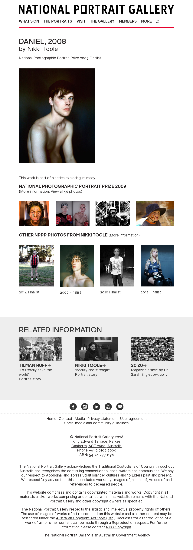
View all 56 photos (66, 191)
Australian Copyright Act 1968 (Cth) (85, 518)
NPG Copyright (118, 527)
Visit (81, 21)
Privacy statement (102, 419)
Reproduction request (130, 522)
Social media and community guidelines (96, 423)
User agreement (133, 419)
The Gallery (102, 21)
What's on (29, 21)
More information (34, 191)
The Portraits (58, 21)
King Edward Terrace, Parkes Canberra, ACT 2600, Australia (96, 443)
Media (80, 419)
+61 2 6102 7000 (102, 450)
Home (51, 419)
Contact (65, 419)
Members (128, 21)
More (146, 21)
